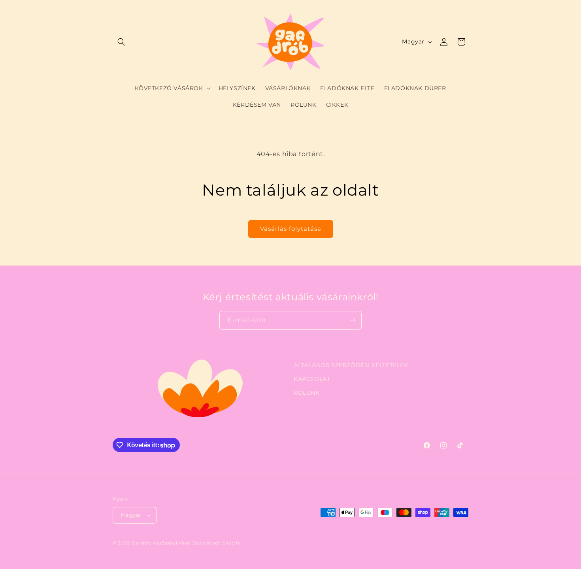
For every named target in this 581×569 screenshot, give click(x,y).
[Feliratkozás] (352, 320)
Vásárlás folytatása (290, 228)
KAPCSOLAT (312, 378)
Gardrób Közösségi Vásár (161, 543)
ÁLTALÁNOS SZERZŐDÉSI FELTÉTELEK (351, 365)
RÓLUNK (307, 392)
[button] (121, 42)
